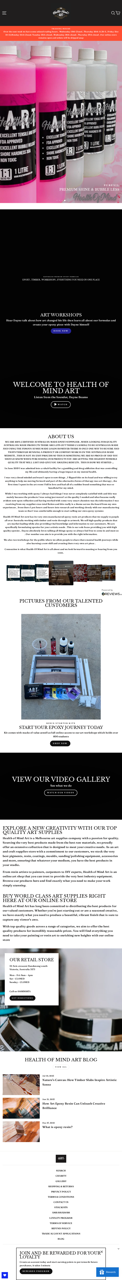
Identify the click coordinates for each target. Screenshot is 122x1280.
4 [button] (65, 200)
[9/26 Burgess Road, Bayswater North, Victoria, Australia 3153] (61, 999)
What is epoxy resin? (57, 1127)
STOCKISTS (61, 1207)
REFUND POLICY (61, 1228)
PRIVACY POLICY (61, 1191)
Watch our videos (61, 792)
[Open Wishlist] (5, 1275)
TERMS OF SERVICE (61, 1223)
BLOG (61, 1239)
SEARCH (61, 1170)
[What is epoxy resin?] (21, 1131)
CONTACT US (61, 1202)
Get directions (22, 998)
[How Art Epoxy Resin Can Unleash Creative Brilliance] (21, 1108)
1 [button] (57, 201)
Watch (63, 404)
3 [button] (62, 201)
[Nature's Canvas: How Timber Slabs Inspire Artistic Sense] (21, 1084)
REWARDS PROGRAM (36, 1271)
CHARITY (61, 1176)
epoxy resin (70, 516)
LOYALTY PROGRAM (60, 1218)
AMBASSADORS (61, 1212)
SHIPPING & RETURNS (61, 1186)
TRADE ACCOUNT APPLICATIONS (61, 1233)
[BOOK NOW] (61, 323)
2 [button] (60, 201)
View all (61, 1067)
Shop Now (60, 743)
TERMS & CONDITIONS (61, 1197)
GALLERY (61, 1181)
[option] (61, 33)
